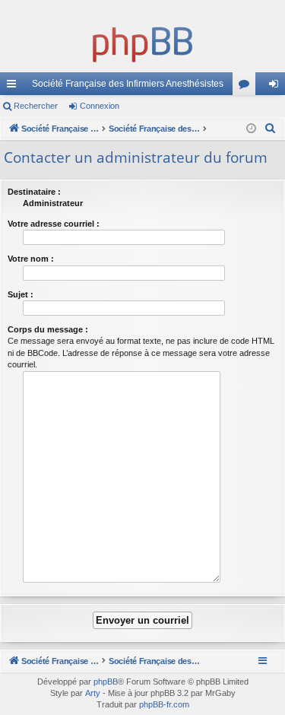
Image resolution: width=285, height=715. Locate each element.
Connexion (99, 105)
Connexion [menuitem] (276, 86)
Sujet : (20, 294)
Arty (92, 693)
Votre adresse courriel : (54, 223)
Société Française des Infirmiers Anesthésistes (127, 83)
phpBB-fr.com (164, 704)
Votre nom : (31, 258)
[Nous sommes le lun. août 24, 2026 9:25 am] (251, 129)
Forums (247, 86)
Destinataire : (34, 191)
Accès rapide (14, 86)
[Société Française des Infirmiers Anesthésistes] (142, 41)
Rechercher (36, 105)
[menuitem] (270, 128)
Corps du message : (48, 329)
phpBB (105, 681)
